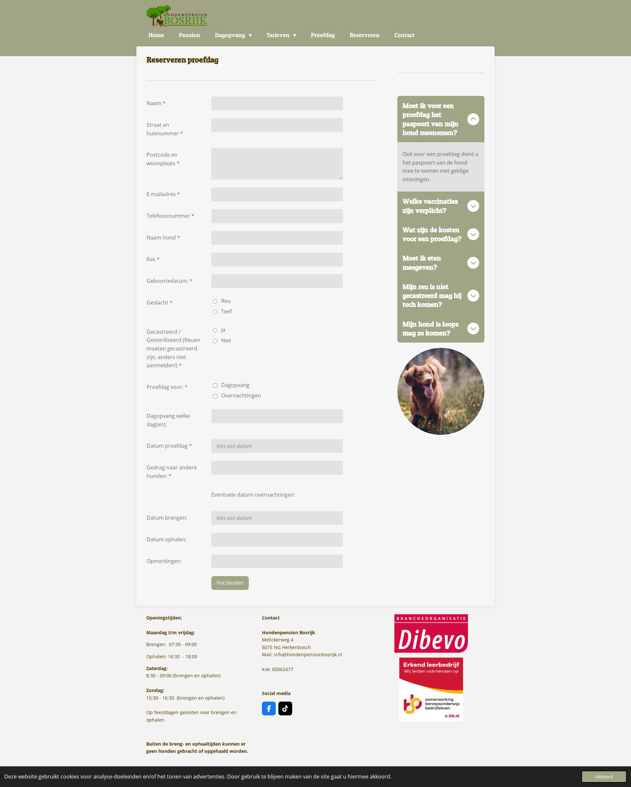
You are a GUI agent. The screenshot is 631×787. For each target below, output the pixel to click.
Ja (223, 329)
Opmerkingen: (164, 561)
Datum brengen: (167, 517)
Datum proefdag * (169, 445)
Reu (226, 300)
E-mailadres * (163, 194)
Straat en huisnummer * (165, 129)
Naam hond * (163, 237)
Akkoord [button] (604, 777)
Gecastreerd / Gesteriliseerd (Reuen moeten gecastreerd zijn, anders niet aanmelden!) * (173, 348)
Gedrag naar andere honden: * (172, 472)
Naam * (156, 103)
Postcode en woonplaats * (163, 159)
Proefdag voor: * (167, 387)
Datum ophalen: (167, 539)
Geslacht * (160, 302)
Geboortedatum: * (170, 280)
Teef (226, 311)
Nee (226, 340)
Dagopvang (235, 385)
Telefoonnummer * (170, 215)
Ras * (153, 259)
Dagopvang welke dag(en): (168, 420)
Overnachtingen (241, 395)
